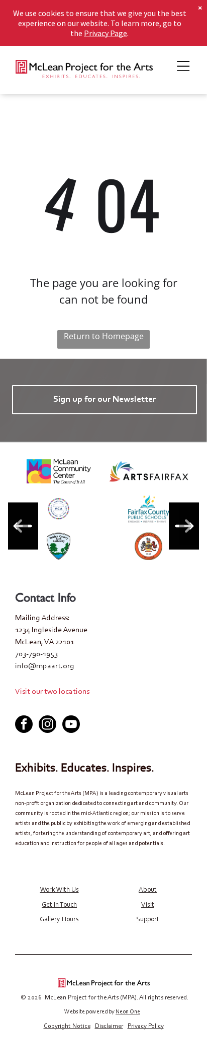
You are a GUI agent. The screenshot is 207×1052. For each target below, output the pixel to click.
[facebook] (84, 706)
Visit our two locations (52, 692)
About (148, 890)
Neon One (128, 1012)
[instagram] (47, 725)
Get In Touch (59, 905)
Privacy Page (105, 33)
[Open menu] (183, 66)
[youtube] (122, 706)
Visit (147, 905)
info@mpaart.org (44, 666)
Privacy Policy (146, 1026)
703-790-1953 (36, 654)
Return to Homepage (104, 336)
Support (147, 919)
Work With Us (59, 890)
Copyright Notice (67, 1026)
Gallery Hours (59, 919)
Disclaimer (109, 1026)
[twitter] (103, 706)
